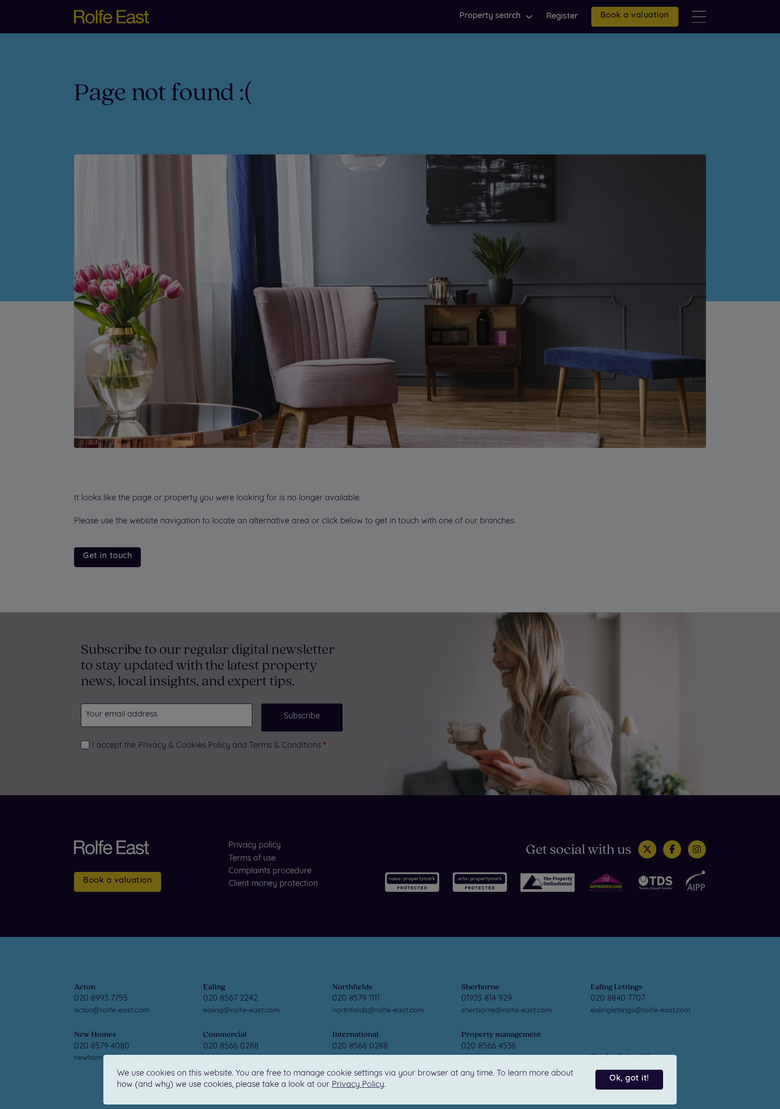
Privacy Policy (358, 1085)
